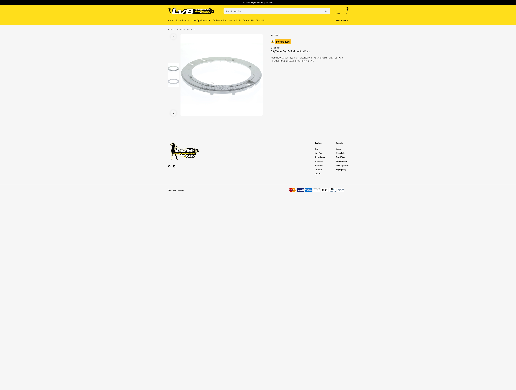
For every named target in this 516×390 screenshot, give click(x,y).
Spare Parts (318, 153)
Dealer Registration (342, 165)
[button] (338, 11)
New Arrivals (319, 165)
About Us (317, 173)
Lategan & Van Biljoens (178, 190)
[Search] (326, 11)
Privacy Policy (340, 153)
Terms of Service (341, 161)
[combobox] (277, 11)
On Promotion (319, 161)
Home (170, 29)
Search (338, 149)
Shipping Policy (341, 169)
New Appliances (320, 157)
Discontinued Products (184, 29)
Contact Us (318, 169)
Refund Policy (340, 157)
